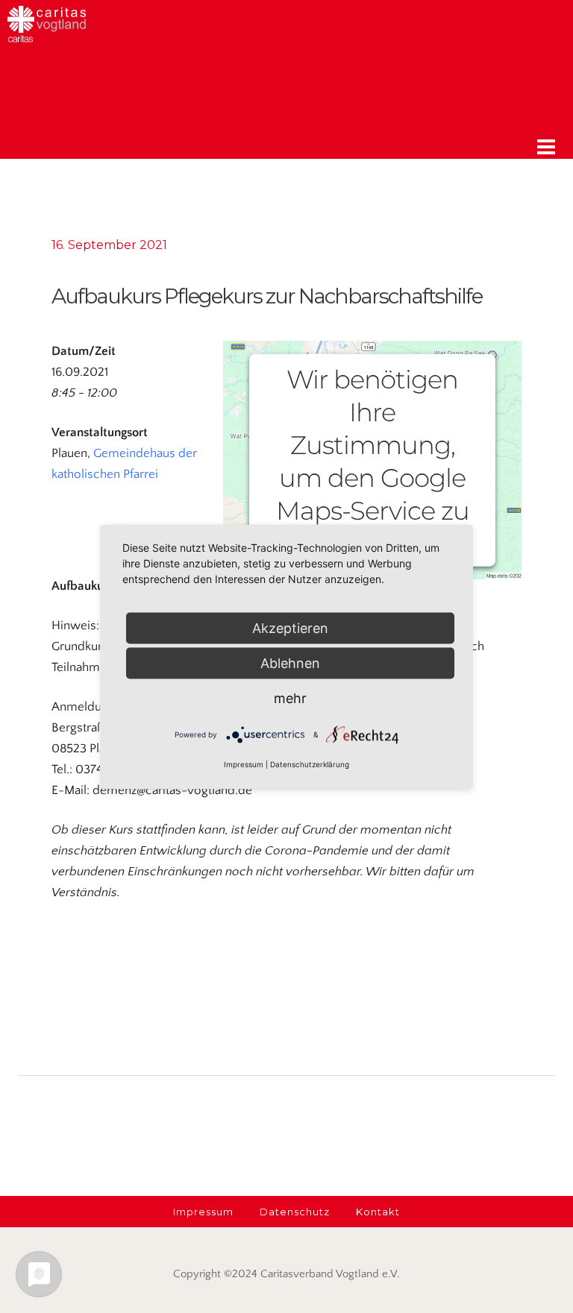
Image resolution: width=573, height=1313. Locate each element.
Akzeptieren (290, 627)
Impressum (243, 763)
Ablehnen (290, 662)
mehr (290, 697)
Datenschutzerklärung (309, 763)
